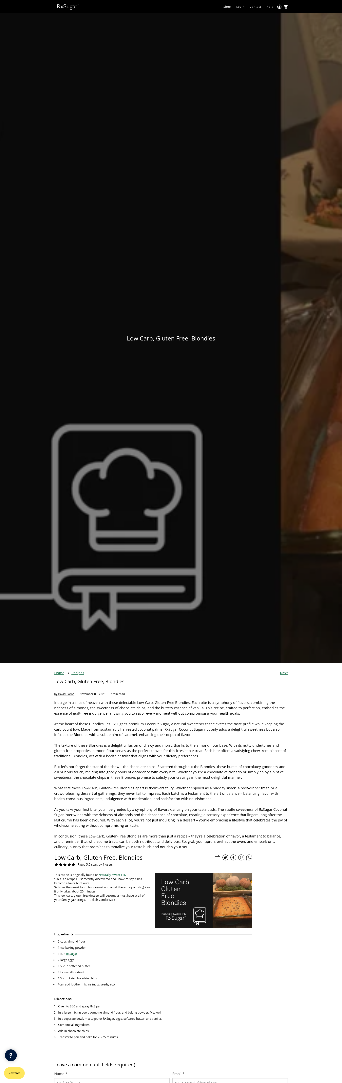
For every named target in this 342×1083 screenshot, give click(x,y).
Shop (227, 7)
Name (60, 1073)
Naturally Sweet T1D (112, 875)
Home (59, 673)
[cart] (285, 7)
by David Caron (64, 694)
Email (178, 1073)
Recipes (77, 673)
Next (284, 673)
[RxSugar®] (68, 7)
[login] (279, 6)
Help (270, 7)
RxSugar (71, 954)
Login (240, 7)
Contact (255, 7)
